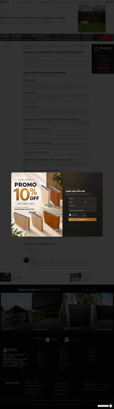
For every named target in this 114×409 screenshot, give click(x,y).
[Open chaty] (110, 406)
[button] (100, 174)
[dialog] (57, 204)
